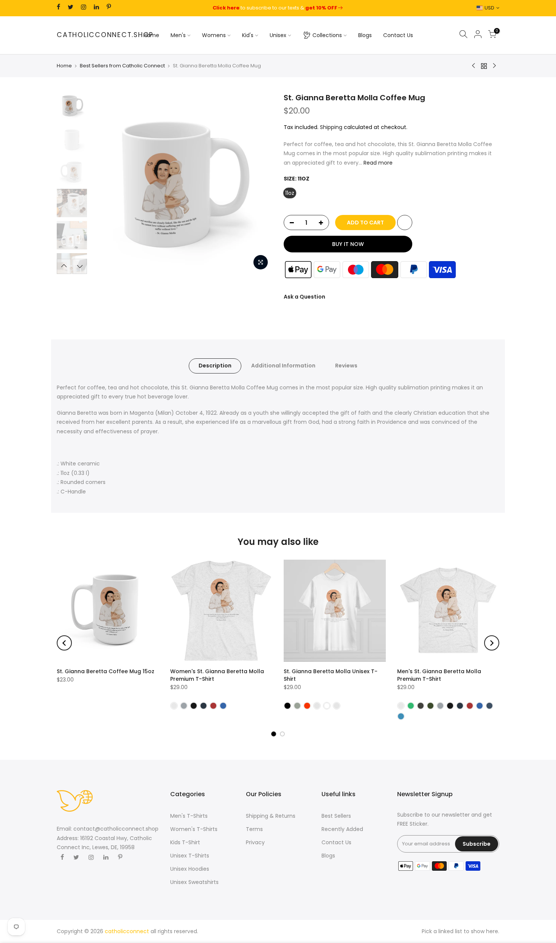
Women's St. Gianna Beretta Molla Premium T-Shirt (217, 675)
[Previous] (104, 183)
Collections (327, 35)
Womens (214, 35)
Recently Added (342, 829)
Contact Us (398, 35)
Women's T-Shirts (193, 829)
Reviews (346, 365)
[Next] (259, 183)
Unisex (278, 35)
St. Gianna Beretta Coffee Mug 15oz (105, 671)
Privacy (255, 842)
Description (215, 365)
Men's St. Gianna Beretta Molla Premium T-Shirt (439, 675)
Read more (377, 163)
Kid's (247, 35)
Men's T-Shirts (189, 816)
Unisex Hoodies (189, 869)
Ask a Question (304, 296)
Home (151, 35)
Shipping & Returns (270, 816)
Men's (178, 35)
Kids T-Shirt (185, 842)
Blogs (365, 35)
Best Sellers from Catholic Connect (122, 65)
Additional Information (283, 365)
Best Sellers (336, 816)
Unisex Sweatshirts (194, 882)
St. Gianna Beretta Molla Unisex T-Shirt (330, 675)
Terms (254, 829)
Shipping (331, 127)
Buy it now (348, 244)
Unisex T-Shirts (189, 855)
